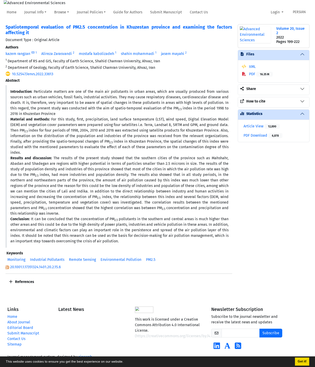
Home (12, 12)
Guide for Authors (127, 12)
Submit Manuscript (166, 12)
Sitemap (14, 344)
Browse (60, 12)
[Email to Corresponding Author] (33, 52)
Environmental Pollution (121, 259)
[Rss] (238, 347)
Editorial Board (20, 327)
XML (252, 66)
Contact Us (199, 12)
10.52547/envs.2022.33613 (32, 74)
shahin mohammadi (137, 53)
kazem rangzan (18, 53)
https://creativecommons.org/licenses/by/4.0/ (175, 336)
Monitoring (16, 259)
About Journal (18, 322)
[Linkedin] (216, 347)
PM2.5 (150, 259)
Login (276, 12)
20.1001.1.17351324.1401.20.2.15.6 (35, 267)
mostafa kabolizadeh (96, 53)
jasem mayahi (172, 53)
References (24, 282)
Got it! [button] (302, 361)
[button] (125, 362)
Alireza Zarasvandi (56, 53)
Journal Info (34, 12)
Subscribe (270, 333)
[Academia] (227, 347)
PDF (258, 74)
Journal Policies (90, 12)
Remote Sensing (82, 259)
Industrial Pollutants (47, 259)
